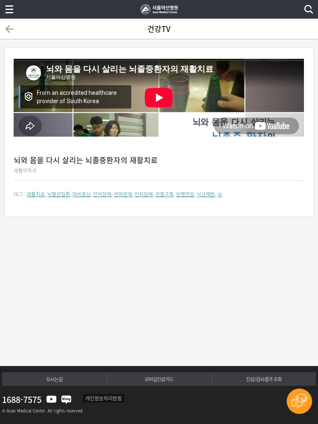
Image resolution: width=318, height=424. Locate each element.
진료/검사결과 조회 (264, 379)
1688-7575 (21, 399)
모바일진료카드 (159, 379)
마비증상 (81, 194)
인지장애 (144, 194)
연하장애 (123, 194)
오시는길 (54, 379)
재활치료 (35, 194)
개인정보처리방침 (103, 398)
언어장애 (102, 194)
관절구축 (164, 194)
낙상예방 (206, 194)
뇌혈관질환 (58, 194)
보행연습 (185, 194)
